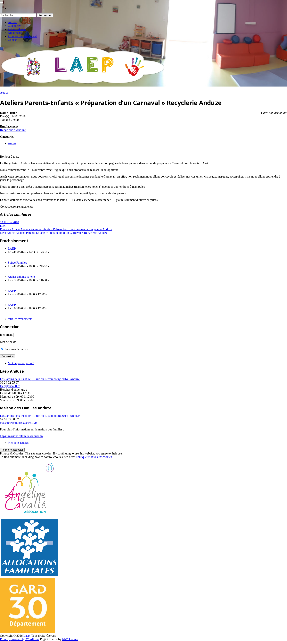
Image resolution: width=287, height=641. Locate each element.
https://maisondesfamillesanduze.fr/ (21, 436)
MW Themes (70, 639)
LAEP (12, 248)
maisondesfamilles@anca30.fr (18, 422)
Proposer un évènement (22, 36)
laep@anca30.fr (10, 386)
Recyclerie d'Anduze (13, 130)
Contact (12, 39)
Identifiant (6, 334)
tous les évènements (20, 318)
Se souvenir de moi (16, 349)
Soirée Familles (17, 262)
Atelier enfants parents (21, 276)
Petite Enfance (17, 29)
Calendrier (14, 25)
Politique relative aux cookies (94, 457)
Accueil (12, 22)
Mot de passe (8, 342)
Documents (15, 32)
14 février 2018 (9, 222)
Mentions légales (18, 442)
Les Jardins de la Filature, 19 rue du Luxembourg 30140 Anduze (40, 379)
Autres (4, 92)
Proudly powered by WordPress (19, 639)
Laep (3, 225)
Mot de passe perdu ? (21, 363)
